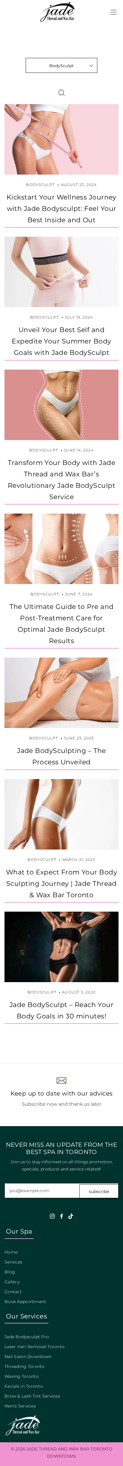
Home (11, 1252)
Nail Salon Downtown (27, 1356)
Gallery (11, 1282)
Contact (13, 1291)
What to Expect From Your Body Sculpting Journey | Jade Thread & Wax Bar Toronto (61, 883)
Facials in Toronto (23, 1386)
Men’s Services (20, 1406)
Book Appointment (25, 1301)
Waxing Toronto (21, 1376)
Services (13, 1262)
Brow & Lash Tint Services (32, 1396)
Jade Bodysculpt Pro (26, 1336)
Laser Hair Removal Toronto (34, 1346)
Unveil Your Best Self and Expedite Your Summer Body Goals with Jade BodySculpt (61, 341)
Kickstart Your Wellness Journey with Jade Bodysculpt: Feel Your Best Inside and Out (61, 208)
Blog (9, 1272)
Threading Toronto (24, 1366)
